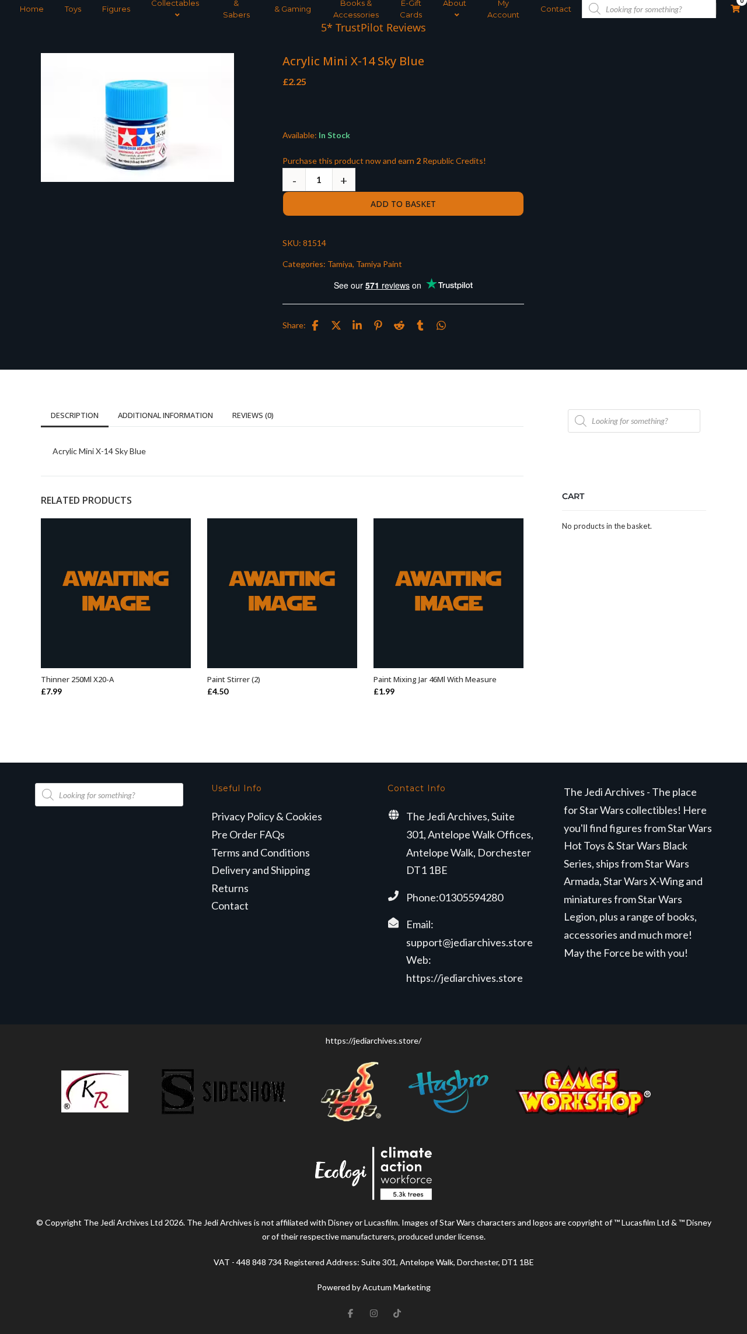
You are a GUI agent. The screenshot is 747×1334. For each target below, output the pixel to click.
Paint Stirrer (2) (233, 679)
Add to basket (403, 203)
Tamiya (339, 264)
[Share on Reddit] (399, 325)
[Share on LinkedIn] (357, 325)
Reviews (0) (253, 415)
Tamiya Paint (379, 264)
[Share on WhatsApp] (441, 325)
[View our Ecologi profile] (373, 1172)
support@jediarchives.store (469, 942)
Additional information (165, 415)
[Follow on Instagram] (373, 1313)
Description (75, 415)
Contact (555, 8)
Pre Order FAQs (248, 834)
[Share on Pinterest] (378, 325)
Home (32, 8)
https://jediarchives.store (464, 977)
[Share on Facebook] (315, 325)
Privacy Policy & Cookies (266, 816)
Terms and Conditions (260, 852)
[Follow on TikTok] (397, 1313)
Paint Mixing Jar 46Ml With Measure (435, 679)
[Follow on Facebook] (350, 1313)
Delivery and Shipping (260, 869)
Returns (230, 888)
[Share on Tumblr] (420, 325)
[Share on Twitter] (336, 325)
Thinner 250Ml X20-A (77, 679)
